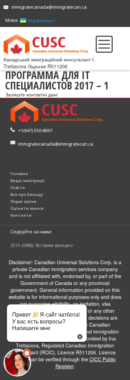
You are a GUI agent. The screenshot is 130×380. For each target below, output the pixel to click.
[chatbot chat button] (17, 363)
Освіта (17, 187)
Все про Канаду (26, 194)
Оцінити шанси (27, 208)
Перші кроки (23, 201)
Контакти (21, 215)
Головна (19, 173)
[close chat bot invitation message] (80, 335)
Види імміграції (27, 180)
